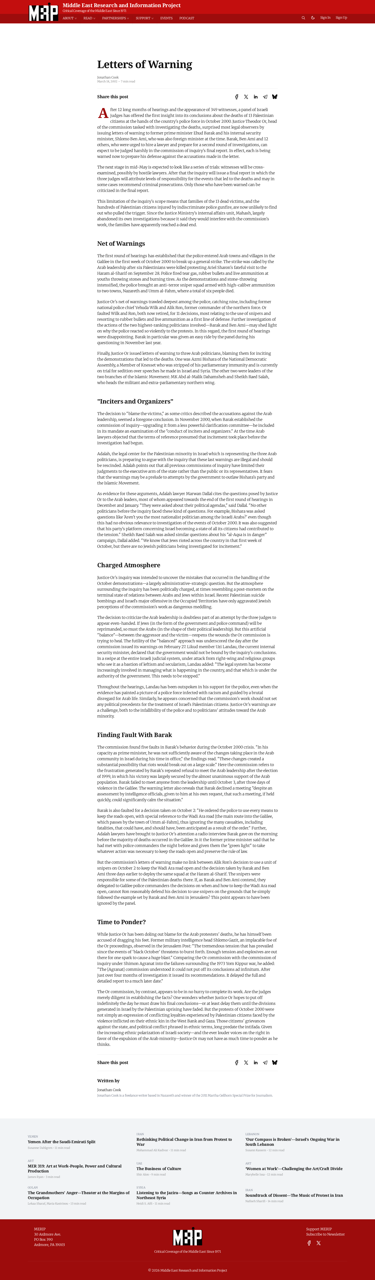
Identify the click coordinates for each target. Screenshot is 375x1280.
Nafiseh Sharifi (255, 1201)
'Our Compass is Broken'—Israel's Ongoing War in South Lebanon (292, 1142)
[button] (71, 18)
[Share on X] (246, 97)
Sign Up (341, 18)
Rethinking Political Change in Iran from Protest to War (184, 1142)
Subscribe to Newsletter (325, 1234)
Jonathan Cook (108, 77)
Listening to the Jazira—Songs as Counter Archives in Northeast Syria (187, 1195)
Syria (141, 1187)
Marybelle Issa (255, 1174)
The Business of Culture (159, 1168)
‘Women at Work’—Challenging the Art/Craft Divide (294, 1168)
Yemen (33, 1136)
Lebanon (252, 1134)
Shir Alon (143, 1174)
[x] (319, 1243)
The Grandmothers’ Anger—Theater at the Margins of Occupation (78, 1195)
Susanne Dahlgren (40, 1147)
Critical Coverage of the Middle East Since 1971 (94, 11)
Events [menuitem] (166, 18)
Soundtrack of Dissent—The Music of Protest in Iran (294, 1195)
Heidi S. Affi (144, 1203)
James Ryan (35, 1177)
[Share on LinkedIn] (256, 97)
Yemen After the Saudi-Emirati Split (61, 1141)
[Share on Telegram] (265, 97)
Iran (140, 1134)
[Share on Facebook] (237, 97)
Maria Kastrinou (57, 1203)
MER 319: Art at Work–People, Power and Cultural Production (75, 1168)
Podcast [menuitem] (186, 18)
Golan (33, 1187)
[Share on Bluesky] (274, 97)
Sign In (325, 18)
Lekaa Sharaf (36, 1203)
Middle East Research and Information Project (122, 5)
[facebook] (309, 1243)
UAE (139, 1163)
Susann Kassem (255, 1150)
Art (31, 1160)
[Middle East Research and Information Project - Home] (43, 11)
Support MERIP (319, 1229)
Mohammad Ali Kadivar (152, 1150)
